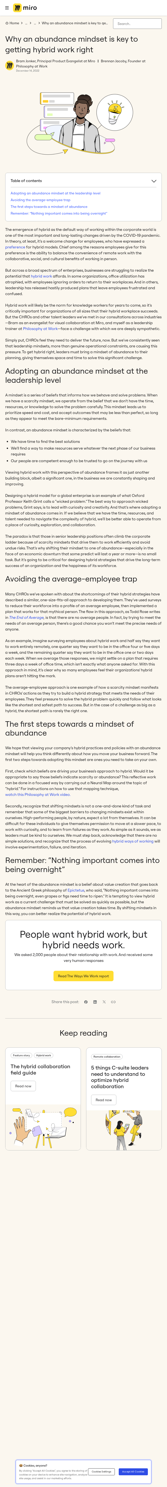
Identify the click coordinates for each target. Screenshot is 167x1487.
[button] (113, 1001)
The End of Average (26, 617)
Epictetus (76, 890)
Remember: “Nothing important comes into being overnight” (59, 213)
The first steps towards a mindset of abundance (49, 206)
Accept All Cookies (133, 1471)
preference (15, 247)
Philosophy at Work (40, 328)
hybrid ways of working (133, 841)
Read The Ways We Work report (83, 976)
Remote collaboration (107, 1056)
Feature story (21, 1055)
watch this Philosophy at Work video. (38, 794)
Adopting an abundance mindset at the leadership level (55, 193)
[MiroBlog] (25, 7)
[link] (86, 1001)
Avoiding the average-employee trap (40, 200)
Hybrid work (43, 1055)
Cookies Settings (101, 1471)
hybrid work (41, 276)
